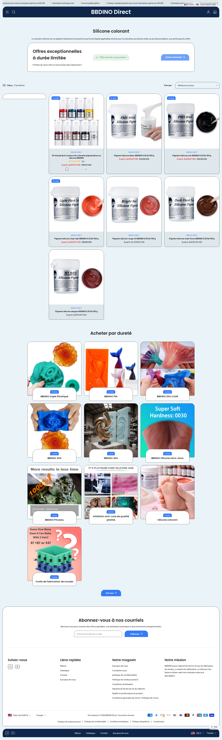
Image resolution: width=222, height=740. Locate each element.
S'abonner (135, 634)
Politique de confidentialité (95, 721)
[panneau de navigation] (7, 12)
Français (210, 733)
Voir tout (110, 593)
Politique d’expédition (141, 721)
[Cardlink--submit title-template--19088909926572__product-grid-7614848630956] (134, 204)
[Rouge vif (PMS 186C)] (71, 169)
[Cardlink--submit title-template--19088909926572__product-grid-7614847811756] (191, 204)
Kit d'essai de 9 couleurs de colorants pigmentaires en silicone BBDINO (76, 156)
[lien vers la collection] (54, 369)
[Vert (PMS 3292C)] (78, 169)
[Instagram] (10, 667)
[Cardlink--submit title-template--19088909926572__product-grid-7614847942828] (76, 204)
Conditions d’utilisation (119, 721)
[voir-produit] (86, 169)
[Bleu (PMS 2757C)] (82, 169)
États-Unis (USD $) (20, 715)
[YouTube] (17, 667)
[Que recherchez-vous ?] (14, 12)
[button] (215, 12)
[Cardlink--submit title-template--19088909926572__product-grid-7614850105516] (134, 121)
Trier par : (168, 85)
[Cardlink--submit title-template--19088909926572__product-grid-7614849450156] (191, 121)
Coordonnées (158, 721)
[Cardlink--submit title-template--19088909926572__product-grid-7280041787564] (76, 121)
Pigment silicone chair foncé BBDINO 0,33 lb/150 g (192, 238)
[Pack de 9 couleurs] (67, 169)
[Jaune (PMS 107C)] (74, 169)
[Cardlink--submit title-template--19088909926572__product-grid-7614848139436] (76, 277)
